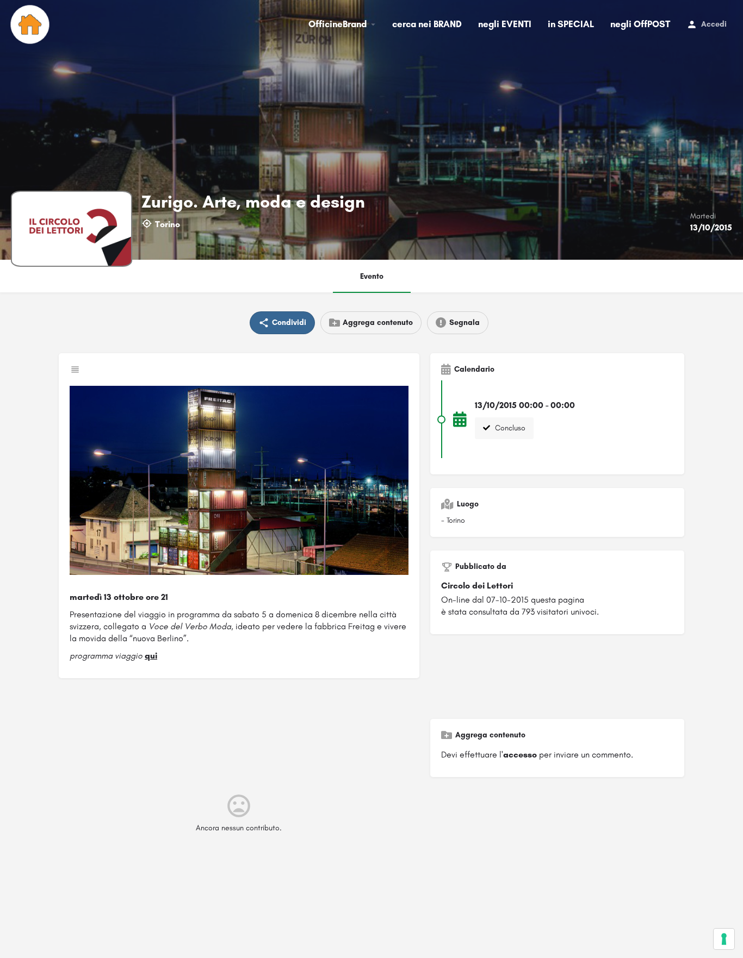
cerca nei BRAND (427, 23)
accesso (520, 754)
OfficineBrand (337, 23)
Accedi (714, 24)
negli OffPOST (640, 23)
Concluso (509, 428)
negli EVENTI (504, 23)
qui (151, 655)
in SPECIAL (571, 23)
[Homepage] (31, 24)
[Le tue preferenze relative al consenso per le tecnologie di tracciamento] (724, 939)
